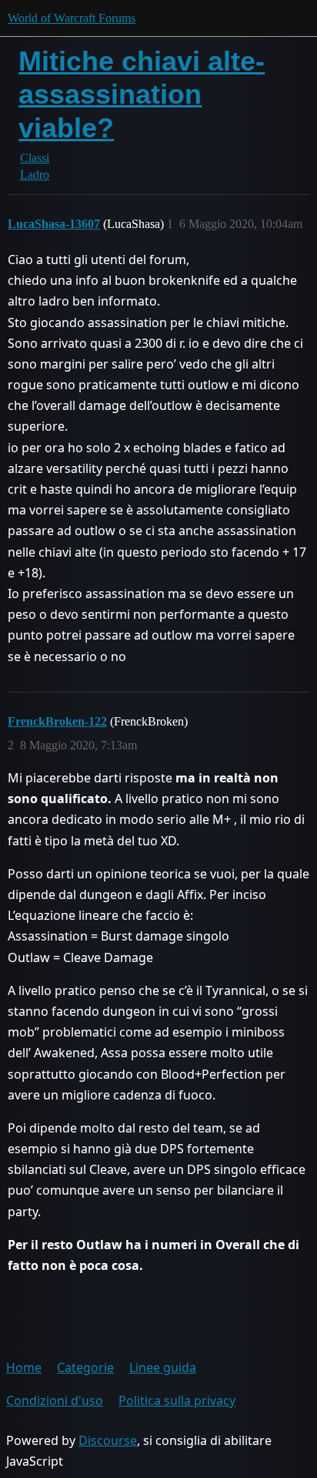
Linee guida (162, 1367)
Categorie (85, 1367)
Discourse (107, 1440)
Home (24, 1367)
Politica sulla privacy (176, 1400)
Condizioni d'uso (54, 1400)
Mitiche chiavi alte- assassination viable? (141, 94)
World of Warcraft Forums (71, 18)
